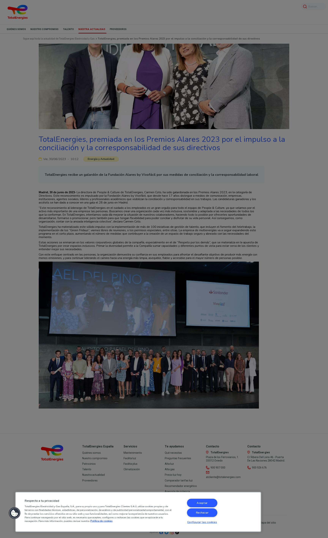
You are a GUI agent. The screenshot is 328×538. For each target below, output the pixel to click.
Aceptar (202, 503)
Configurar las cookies (202, 522)
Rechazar (202, 512)
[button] (15, 513)
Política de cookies (101, 521)
